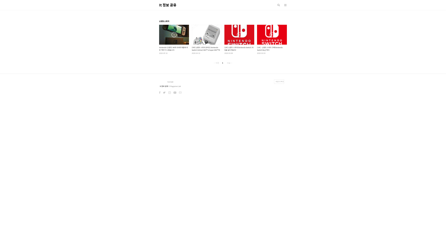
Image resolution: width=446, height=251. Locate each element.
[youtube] (175, 92)
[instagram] (169, 92)
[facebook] (159, 92)
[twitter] (164, 92)
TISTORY (170, 82)
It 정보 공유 (167, 5)
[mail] (180, 92)
